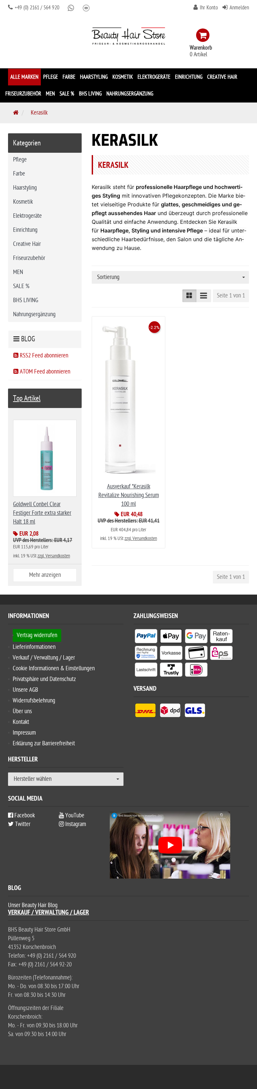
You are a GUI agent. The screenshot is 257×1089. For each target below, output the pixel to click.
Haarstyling (94, 77)
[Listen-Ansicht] (203, 295)
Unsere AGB (25, 689)
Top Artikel (26, 398)
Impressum (24, 732)
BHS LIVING (90, 94)
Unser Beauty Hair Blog (33, 905)
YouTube (74, 815)
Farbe (69, 77)
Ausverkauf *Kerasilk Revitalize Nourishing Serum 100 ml (128, 495)
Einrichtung (188, 77)
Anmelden (239, 8)
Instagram (75, 824)
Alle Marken (24, 77)
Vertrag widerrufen (37, 635)
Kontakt (21, 722)
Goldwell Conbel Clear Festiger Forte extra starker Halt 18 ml (42, 513)
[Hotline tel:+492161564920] (10, 8)
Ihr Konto (209, 8)
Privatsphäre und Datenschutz (44, 679)
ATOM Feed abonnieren (44, 371)
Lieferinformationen (34, 647)
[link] (204, 35)
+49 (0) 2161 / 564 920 (36, 8)
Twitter (22, 824)
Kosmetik (122, 77)
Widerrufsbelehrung (34, 700)
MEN (50, 94)
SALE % (67, 94)
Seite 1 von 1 (231, 295)
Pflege (50, 77)
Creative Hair (222, 77)
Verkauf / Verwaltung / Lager (44, 657)
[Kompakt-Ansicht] (189, 295)
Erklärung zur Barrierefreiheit (44, 743)
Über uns (22, 711)
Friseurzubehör (23, 94)
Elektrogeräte (154, 77)
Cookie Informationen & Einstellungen (54, 668)
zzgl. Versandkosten (140, 538)
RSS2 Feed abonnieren (43, 355)
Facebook (24, 815)
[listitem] (146, 637)
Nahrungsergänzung (129, 94)
